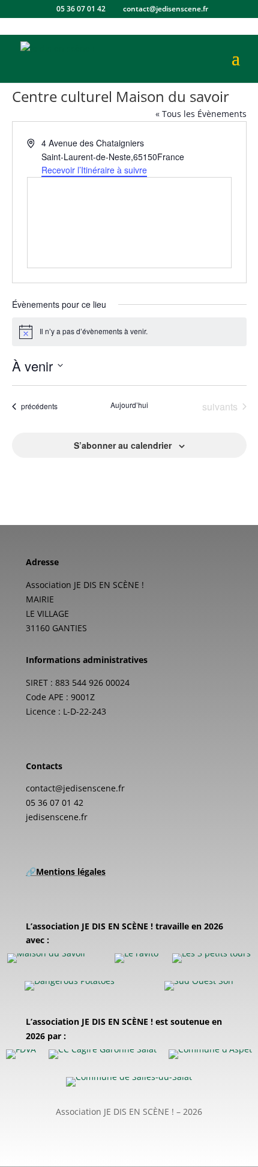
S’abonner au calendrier (123, 445)
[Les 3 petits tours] (211, 958)
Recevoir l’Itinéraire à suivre (94, 170)
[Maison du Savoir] (46, 958)
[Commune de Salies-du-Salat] (129, 1082)
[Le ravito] (136, 958)
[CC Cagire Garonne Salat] (103, 1054)
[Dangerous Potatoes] (70, 986)
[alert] (129, 331)
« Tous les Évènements (201, 113)
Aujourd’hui (129, 405)
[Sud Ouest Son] (198, 986)
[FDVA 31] (21, 1054)
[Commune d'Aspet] (210, 1054)
